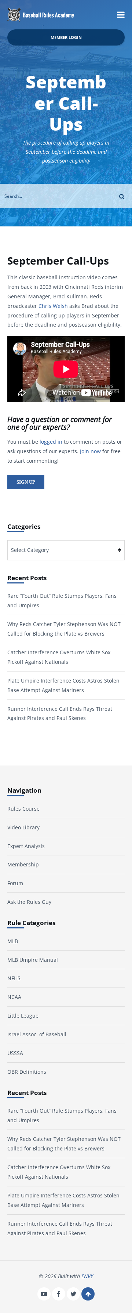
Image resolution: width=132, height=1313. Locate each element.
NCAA (14, 996)
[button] (121, 14)
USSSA (15, 1053)
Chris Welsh (53, 305)
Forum (15, 883)
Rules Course (23, 808)
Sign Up (25, 482)
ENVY (87, 1276)
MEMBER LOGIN (66, 37)
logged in (51, 441)
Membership (23, 864)
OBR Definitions (26, 1071)
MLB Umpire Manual (32, 959)
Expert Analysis (26, 846)
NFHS (14, 978)
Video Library (23, 827)
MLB (12, 941)
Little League (22, 1015)
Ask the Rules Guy (29, 901)
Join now (90, 451)
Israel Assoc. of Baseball (36, 1034)
